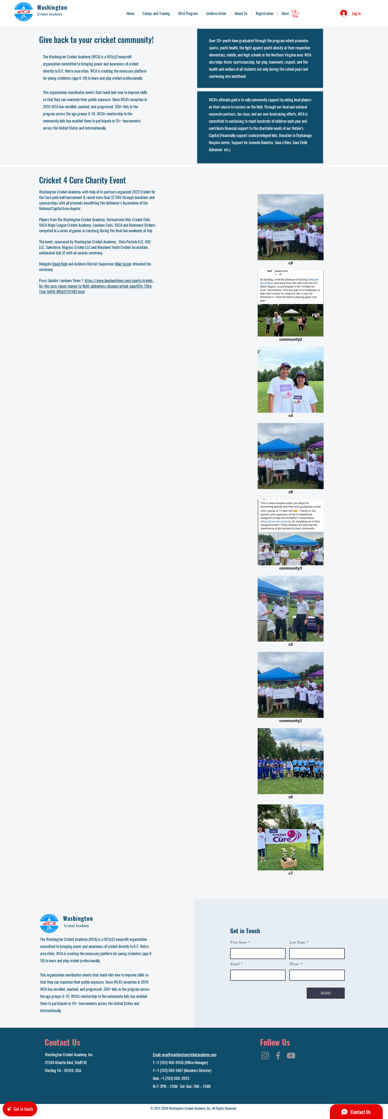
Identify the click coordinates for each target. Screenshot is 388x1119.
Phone (294, 964)
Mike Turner (123, 264)
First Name (238, 942)
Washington (52, 7)
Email (234, 964)
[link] (295, 14)
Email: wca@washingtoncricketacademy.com (184, 1054)
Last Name (297, 942)
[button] (156, 13)
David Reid (59, 264)
